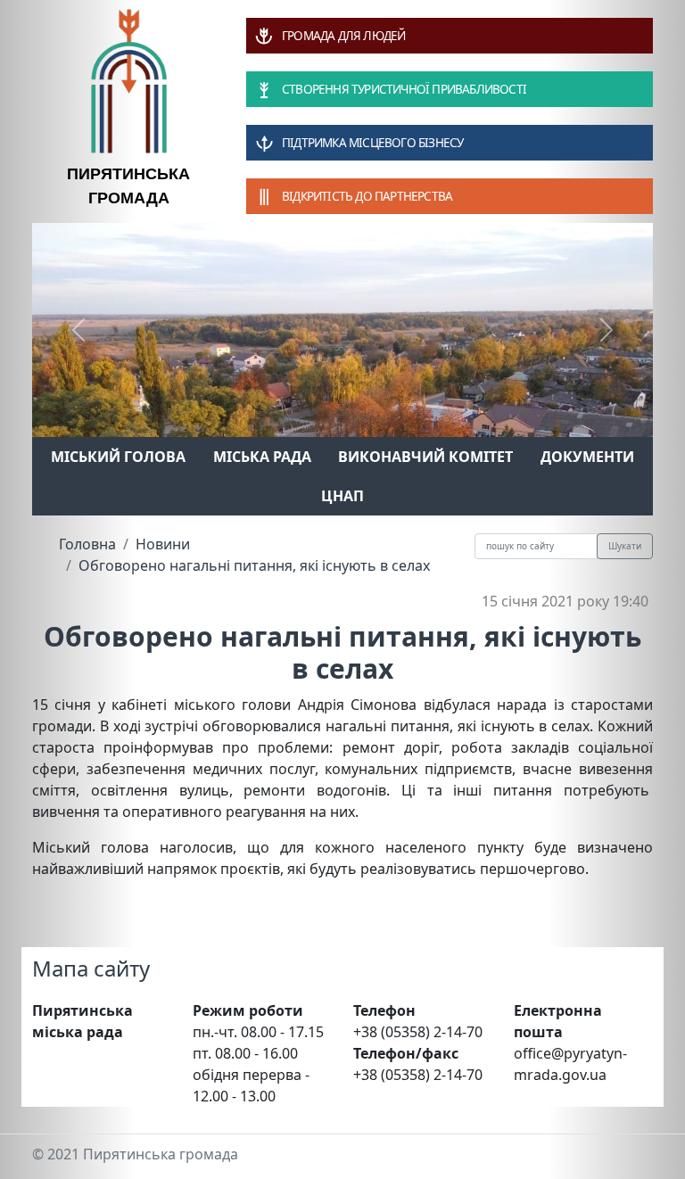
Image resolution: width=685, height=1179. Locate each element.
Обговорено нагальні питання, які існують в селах (254, 565)
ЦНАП (342, 496)
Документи (587, 456)
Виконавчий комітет (425, 456)
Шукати (624, 546)
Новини (163, 544)
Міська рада (262, 456)
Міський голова (118, 456)
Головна (87, 544)
